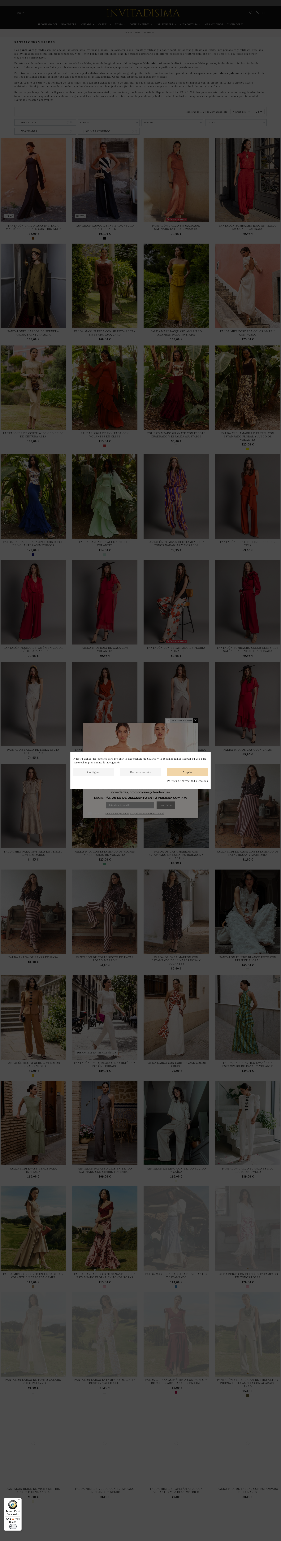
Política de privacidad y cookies (187, 780)
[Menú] (19, 1500)
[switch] (13, 1526)
